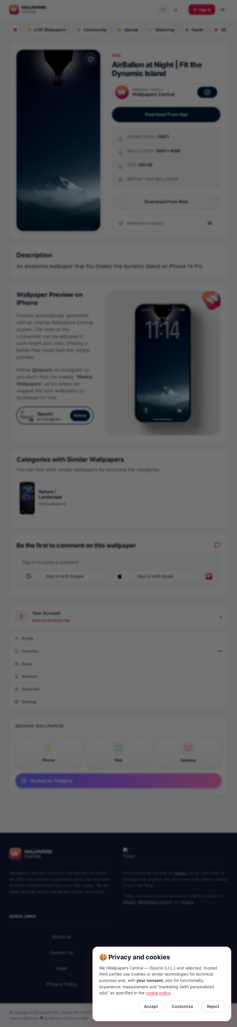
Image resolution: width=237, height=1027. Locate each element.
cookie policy (158, 992)
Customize (182, 1006)
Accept (151, 1006)
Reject (213, 1006)
